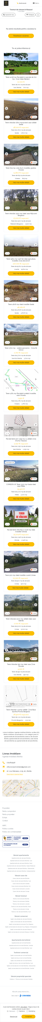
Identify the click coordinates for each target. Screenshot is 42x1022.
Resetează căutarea (21, 36)
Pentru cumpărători (9, 811)
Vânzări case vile (21, 875)
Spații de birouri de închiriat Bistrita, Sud (21, 963)
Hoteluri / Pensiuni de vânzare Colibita (21, 979)
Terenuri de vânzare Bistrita (21, 898)
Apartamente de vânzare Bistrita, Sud (21, 860)
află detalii (24, 1007)
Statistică (22, 1011)
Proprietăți (6, 808)
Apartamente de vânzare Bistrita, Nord (21, 863)
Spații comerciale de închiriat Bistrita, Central (21, 968)
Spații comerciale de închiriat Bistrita (21, 955)
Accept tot (28, 1016)
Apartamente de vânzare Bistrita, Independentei (21, 871)
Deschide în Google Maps (15, 774)
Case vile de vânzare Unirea (21, 891)
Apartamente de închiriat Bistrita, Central (21, 945)
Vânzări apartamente (21, 855)
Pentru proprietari (8, 814)
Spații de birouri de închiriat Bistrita (21, 958)
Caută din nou (9, 15)
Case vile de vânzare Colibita (21, 883)
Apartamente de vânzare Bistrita (21, 858)
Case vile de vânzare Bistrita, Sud (21, 881)
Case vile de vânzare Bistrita (21, 878)
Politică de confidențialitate (11, 832)
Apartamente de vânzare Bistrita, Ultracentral (21, 868)
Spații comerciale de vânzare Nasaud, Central (21, 932)
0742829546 (11, 762)
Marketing (32, 1011)
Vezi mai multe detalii (21, 92)
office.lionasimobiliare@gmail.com (19, 767)
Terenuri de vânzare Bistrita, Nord (21, 906)
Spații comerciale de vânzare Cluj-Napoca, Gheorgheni (21, 927)
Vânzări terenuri (21, 896)
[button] (38, 15)
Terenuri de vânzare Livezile (21, 904)
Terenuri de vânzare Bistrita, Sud (21, 911)
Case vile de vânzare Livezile (21, 889)
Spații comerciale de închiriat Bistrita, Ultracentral (21, 966)
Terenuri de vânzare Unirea (21, 909)
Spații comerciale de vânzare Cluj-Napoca (21, 924)
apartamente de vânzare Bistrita (14, 736)
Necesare (12, 1011)
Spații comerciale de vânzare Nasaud (21, 929)
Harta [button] (35, 71)
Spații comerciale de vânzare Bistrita (21, 921)
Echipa (4, 817)
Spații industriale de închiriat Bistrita (21, 960)
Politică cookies (7, 829)
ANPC (4, 825)
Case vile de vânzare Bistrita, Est (21, 886)
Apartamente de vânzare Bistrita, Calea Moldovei (21, 866)
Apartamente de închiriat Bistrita (21, 943)
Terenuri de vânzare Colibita (21, 901)
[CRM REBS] (25, 995)
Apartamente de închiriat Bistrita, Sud (21, 948)
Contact (5, 821)
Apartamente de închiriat (21, 940)
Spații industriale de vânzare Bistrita (21, 919)
